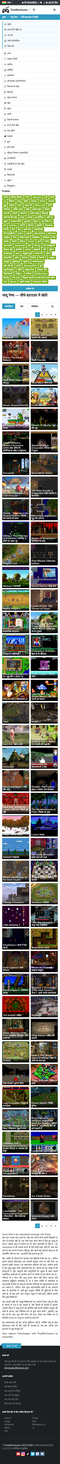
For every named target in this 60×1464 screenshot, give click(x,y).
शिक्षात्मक (11, 175)
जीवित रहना (18, 209)
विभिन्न (12, 201)
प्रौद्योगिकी (38, 229)
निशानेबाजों (8, 273)
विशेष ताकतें (24, 237)
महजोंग (6, 241)
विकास (47, 209)
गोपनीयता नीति (10, 1386)
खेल (8, 103)
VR (6, 1431)
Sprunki (37, 197)
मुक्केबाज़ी (16, 261)
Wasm (13, 281)
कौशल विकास (16, 197)
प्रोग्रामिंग (7, 257)
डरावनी (6, 213)
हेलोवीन (19, 249)
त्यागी (39, 241)
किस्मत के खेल (13, 86)
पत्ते (4, 225)
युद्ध (4, 205)
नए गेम (10, 35)
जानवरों (51, 201)
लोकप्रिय (9, 306)
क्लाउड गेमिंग (16, 221)
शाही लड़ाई (34, 213)
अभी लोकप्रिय (13, 40)
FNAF (31, 241)
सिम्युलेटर (11, 186)
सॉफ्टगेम (23, 213)
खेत (19, 229)
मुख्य (9, 24)
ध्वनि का (49, 217)
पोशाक (11, 205)
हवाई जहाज (37, 209)
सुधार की (28, 205)
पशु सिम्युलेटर (9, 269)
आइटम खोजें (12, 59)
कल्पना (42, 201)
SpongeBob (30, 265)
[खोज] (52, 306)
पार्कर (17, 257)
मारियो (22, 225)
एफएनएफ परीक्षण (40, 281)
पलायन (20, 233)
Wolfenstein (40, 273)
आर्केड (9, 64)
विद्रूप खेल (8, 249)
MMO (7, 1428)
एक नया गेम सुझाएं (11, 1395)
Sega (7, 1421)
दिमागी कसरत (13, 119)
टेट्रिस (22, 241)
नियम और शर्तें (10, 1382)
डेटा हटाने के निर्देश (12, 1391)
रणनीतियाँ (11, 158)
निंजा (15, 237)
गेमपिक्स (6, 209)
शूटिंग (9, 180)
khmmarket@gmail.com (16, 1368)
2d (4, 201)
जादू (19, 201)
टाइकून (52, 257)
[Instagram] (22, 1454)
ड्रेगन (48, 253)
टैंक (13, 229)
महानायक (52, 233)
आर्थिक (10, 70)
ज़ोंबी (28, 209)
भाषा (9, 2)
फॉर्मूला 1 (19, 273)
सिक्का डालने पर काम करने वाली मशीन (39, 277)
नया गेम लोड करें (11, 1399)
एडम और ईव (8, 265)
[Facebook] (37, 1454)
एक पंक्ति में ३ (46, 221)
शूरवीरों (39, 225)
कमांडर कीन (42, 269)
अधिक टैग (30, 288)
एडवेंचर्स (10, 75)
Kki (5, 281)
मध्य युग (37, 245)
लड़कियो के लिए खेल (15, 164)
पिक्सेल (33, 257)
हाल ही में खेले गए (14, 29)
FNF (27, 197)
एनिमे (50, 205)
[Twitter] (32, 1454)
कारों (52, 197)
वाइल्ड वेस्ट (29, 269)
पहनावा (34, 201)
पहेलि (19, 269)
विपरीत (6, 229)
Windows (9, 1424)
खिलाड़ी (45, 213)
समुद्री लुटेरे (27, 253)
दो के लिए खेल (13, 125)
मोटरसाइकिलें (9, 233)
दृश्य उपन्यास (39, 233)
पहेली (25, 201)
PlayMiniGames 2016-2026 (19, 1445)
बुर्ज (8, 141)
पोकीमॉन (46, 237)
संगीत (5, 197)
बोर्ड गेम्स (10, 147)
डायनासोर (7, 245)
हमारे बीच (27, 229)
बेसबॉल (6, 277)
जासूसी (6, 261)
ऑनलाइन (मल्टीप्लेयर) (16, 81)
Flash (35, 1418)
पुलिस (51, 249)
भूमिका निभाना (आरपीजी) (17, 153)
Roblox (13, 225)
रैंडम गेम (10, 46)
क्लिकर (10, 92)
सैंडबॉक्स (36, 237)
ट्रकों (18, 265)
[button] (34, 10)
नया (21, 306)
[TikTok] (27, 1454)
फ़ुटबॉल (27, 221)
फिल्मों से (42, 257)
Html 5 (7, 1418)
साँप (44, 249)
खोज (9, 108)
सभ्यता (28, 249)
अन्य (9, 53)
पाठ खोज (11, 130)
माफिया (29, 273)
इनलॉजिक (39, 217)
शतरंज (24, 257)
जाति (9, 114)
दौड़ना (35, 221)
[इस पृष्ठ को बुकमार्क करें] (41, 2)
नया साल (16, 277)
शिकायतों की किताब (12, 1403)
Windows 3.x (38, 1424)
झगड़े (22, 217)
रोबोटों (14, 213)
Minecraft (40, 205)
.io (33, 1428)
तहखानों (36, 249)
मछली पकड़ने (24, 281)
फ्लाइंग (10, 136)
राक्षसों (29, 217)
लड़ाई (9, 169)
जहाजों (29, 233)
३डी (45, 197)
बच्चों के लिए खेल (10, 217)
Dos (34, 1421)
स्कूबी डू (26, 261)
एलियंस (31, 225)
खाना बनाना (12, 97)
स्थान (19, 205)
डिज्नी (14, 241)
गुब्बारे (5, 221)
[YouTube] (18, 1454)
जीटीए (47, 241)
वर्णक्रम (34, 306)
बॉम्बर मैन (39, 253)
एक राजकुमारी (49, 245)
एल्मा (29, 245)
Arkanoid (20, 245)
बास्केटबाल (8, 253)
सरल (17, 253)
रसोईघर (6, 237)
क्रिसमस (49, 225)
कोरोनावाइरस (38, 261)
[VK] (42, 1454)
